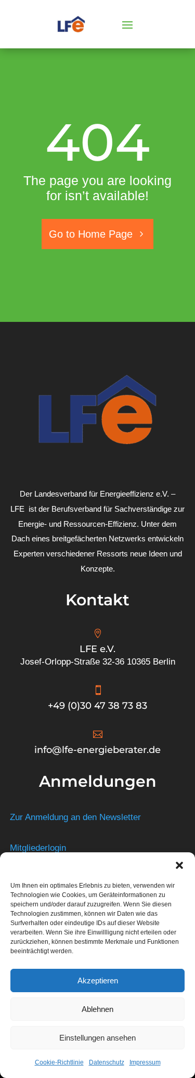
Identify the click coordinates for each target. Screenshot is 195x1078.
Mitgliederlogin (38, 848)
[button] (179, 865)
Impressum (145, 1062)
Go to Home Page (91, 234)
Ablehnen (97, 1009)
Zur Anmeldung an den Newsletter (75, 817)
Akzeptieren (97, 980)
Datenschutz (106, 1062)
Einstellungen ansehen (97, 1037)
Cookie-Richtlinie (59, 1062)
